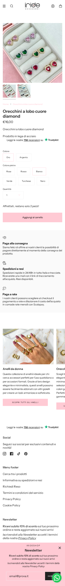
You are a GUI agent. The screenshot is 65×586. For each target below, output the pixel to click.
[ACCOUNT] (53, 6)
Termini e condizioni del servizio (23, 492)
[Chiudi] (60, 548)
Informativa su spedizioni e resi (22, 480)
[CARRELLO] (60, 6)
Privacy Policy (12, 499)
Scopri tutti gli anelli (25, 402)
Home (6, 104)
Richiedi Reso (11, 486)
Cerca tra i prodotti (15, 474)
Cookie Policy (11, 505)
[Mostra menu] (5, 6)
